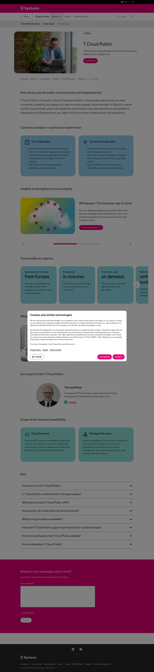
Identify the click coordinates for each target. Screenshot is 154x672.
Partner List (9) (55, 350)
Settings (38, 357)
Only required (104, 357)
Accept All (119, 357)
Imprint (45, 350)
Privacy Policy (35, 350)
